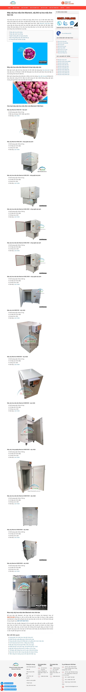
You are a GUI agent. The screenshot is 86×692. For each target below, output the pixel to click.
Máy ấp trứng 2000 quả (63, 71)
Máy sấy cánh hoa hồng (16, 34)
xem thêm (17, 115)
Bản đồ (28, 669)
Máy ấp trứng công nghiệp (64, 61)
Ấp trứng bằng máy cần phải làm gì (19, 37)
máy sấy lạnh (46, 70)
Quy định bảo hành (31, 685)
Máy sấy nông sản (62, 41)
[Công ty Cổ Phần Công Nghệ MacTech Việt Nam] (13, 3)
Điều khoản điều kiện (30, 672)
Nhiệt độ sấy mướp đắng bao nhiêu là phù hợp (21, 639)
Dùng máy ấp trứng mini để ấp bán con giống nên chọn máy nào (26, 641)
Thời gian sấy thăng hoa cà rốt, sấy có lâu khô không (23, 650)
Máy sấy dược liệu (62, 51)
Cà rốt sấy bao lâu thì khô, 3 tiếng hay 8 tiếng (21, 643)
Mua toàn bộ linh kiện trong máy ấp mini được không (23, 652)
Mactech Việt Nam (45, 23)
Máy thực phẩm (61, 47)
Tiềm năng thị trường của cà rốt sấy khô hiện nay (22, 653)
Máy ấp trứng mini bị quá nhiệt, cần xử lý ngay (21, 644)
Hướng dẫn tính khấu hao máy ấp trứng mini (21, 637)
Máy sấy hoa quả (62, 46)
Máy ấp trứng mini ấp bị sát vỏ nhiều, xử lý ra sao (22, 648)
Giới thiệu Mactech (31, 666)
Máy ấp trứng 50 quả (63, 63)
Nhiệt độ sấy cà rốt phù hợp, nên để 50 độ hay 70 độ (23, 646)
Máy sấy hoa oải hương (16, 32)
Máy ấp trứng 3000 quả (63, 72)
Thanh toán (29, 682)
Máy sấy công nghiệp (63, 43)
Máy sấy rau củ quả (62, 49)
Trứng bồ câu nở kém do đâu (17, 39)
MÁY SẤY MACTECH (22, 621)
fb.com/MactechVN (66, 33)
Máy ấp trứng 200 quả (63, 66)
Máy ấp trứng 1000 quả (63, 69)
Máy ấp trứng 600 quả (63, 67)
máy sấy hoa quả (42, 76)
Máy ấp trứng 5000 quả (63, 74)
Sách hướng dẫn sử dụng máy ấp (19, 35)
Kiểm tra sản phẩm (31, 680)
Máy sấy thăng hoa (62, 52)
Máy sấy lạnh (61, 44)
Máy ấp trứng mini (62, 59)
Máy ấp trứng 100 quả (63, 64)
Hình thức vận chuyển (29, 677)
